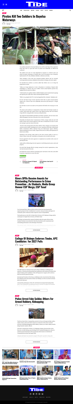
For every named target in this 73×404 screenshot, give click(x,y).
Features (37, 10)
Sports (42, 10)
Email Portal (48, 397)
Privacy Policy (42, 397)
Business (51, 10)
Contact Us (31, 397)
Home (21, 10)
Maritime (32, 10)
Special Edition (26, 10)
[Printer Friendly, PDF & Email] (23, 155)
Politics (46, 10)
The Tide (8, 24)
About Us (36, 397)
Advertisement (25, 397)
